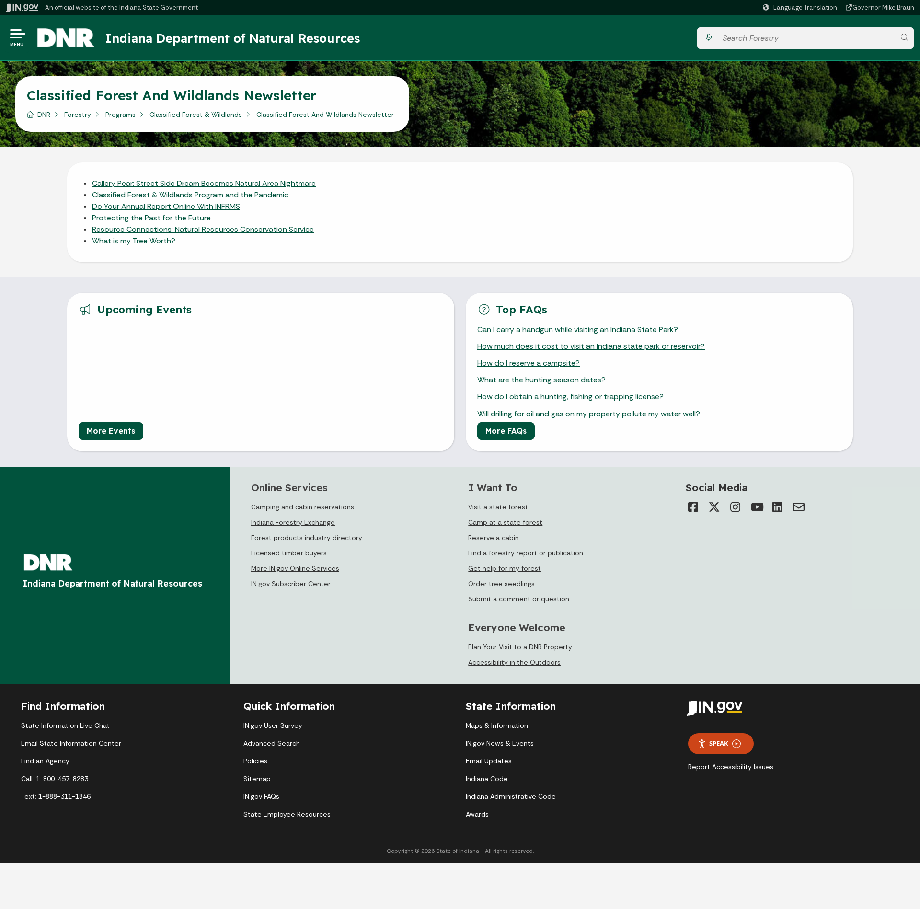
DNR (43, 114)
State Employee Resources (287, 814)
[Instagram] (735, 507)
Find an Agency (45, 761)
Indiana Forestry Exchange (293, 522)
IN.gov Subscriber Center (291, 583)
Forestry (77, 114)
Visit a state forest (498, 507)
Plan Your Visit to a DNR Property (520, 647)
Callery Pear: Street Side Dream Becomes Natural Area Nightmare (204, 183)
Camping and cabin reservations (302, 507)
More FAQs (506, 431)
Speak (718, 743)
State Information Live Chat (65, 725)
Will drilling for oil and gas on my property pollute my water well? (588, 414)
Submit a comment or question (518, 599)
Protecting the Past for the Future (151, 218)
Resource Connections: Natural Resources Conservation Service (203, 229)
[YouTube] (756, 507)
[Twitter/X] (714, 507)
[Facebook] (693, 507)
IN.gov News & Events (500, 743)
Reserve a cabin (493, 537)
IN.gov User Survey (272, 725)
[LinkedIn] (777, 507)
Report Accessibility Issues (730, 766)
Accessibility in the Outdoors (514, 662)
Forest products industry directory (306, 537)
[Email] (798, 507)
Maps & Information (497, 725)
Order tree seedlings (501, 583)
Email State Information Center (71, 743)
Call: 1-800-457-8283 (54, 778)
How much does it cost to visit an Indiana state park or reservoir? (591, 346)
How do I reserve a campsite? (528, 363)
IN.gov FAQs (261, 796)
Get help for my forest (504, 568)
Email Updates (489, 761)
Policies (255, 761)
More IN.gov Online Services (295, 568)
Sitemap (257, 778)
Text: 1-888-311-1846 (56, 796)
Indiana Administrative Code (511, 796)
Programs (120, 114)
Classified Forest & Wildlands (196, 114)
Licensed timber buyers (289, 553)
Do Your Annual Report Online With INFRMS (166, 206)
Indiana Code (487, 778)
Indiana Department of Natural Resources (232, 38)
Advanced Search (271, 743)
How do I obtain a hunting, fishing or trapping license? (570, 396)
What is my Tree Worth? (133, 241)
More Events (111, 431)
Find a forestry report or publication (525, 553)
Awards (477, 814)
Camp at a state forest (505, 522)
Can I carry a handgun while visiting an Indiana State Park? (577, 329)
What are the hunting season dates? (541, 380)
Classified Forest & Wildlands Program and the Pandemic (190, 195)
